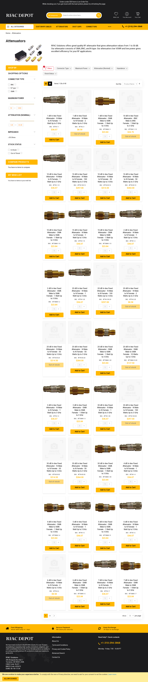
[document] (74, 677)
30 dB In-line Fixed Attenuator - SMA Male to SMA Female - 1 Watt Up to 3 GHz (105, 468)
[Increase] (58, 134)
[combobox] (81, 15)
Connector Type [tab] (63, 68)
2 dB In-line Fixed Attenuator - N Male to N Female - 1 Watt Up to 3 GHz (131, 234)
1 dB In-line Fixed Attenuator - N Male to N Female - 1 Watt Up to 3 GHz (54, 119)
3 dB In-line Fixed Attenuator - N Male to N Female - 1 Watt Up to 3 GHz (54, 409)
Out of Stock (16, 153)
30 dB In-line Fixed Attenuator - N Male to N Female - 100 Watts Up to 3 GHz (131, 409)
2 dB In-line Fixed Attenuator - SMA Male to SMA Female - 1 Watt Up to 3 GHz (54, 293)
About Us (55, 641)
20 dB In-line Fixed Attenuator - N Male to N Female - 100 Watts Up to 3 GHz (105, 292)
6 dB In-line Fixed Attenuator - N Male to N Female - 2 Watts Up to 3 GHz (54, 584)
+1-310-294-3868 (110, 643)
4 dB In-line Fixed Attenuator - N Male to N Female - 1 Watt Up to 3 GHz (131, 467)
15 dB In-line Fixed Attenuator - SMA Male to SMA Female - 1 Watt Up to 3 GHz (105, 235)
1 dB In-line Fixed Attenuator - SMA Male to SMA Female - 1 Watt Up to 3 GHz (105, 120)
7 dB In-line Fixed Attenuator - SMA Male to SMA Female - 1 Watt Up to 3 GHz (130, 585)
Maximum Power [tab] (81, 68)
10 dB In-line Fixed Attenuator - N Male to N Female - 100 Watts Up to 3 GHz (80, 178)
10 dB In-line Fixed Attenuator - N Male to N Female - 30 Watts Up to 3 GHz (105, 178)
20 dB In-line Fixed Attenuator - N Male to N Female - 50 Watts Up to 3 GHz (80, 350)
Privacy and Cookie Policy (61, 649)
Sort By (118, 84)
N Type (14, 88)
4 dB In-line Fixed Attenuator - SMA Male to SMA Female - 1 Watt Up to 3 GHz (54, 526)
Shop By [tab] (12, 67)
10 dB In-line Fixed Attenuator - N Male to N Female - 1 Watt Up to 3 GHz (54, 178)
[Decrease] (50, 134)
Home (8, 33)
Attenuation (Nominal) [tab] (102, 68)
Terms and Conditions (60, 645)
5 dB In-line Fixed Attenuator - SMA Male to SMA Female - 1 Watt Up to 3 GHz (105, 526)
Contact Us (56, 657)
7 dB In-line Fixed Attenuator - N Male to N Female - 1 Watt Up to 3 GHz (105, 584)
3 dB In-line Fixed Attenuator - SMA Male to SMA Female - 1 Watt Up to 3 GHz (79, 410)
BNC (13, 85)
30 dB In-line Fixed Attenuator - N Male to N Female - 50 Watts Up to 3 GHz (80, 467)
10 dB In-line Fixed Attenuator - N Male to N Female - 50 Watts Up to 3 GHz (131, 178)
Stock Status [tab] (49, 73)
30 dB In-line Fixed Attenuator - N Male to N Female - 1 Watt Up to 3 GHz (105, 409)
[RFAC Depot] (20, 15)
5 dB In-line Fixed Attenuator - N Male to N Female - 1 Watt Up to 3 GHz (80, 525)
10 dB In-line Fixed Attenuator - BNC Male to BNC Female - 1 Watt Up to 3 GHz (130, 120)
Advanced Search (58, 653)
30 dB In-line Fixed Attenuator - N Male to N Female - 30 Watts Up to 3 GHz (54, 467)
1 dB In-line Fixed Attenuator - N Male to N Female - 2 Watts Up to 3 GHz (80, 119)
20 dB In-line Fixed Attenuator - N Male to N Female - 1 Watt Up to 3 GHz (80, 292)
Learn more (112, 674)
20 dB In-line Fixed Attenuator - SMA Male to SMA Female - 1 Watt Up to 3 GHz (105, 351)
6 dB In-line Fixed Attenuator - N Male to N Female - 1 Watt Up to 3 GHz (131, 525)
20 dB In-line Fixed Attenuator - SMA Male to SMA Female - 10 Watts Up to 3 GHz (130, 351)
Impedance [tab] (121, 68)
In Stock (15, 150)
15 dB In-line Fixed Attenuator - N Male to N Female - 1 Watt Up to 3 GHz (80, 234)
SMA (14, 91)
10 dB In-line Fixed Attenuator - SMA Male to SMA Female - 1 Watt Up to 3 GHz (54, 235)
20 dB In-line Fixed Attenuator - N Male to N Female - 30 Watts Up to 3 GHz (54, 350)
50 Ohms (12, 137)
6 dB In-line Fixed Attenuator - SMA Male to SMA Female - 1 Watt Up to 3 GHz (79, 585)
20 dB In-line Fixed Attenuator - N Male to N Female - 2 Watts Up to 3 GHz (131, 292)
